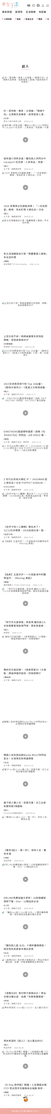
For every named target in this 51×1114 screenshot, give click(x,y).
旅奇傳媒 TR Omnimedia (15, 264)
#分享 (6, 118)
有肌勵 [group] (42, 11)
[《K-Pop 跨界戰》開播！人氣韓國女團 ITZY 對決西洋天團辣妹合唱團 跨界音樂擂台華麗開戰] (25, 1066)
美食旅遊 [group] (7, 11)
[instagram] (33, 5)
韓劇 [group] (40, 19)
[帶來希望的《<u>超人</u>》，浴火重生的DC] (25, 1022)
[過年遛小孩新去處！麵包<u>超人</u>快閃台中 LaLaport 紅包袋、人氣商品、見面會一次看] (25, 140)
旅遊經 (7, 632)
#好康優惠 (8, 343)
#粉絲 (6, 1000)
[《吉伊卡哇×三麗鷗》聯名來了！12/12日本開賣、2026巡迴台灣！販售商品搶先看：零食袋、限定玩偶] (25, 508)
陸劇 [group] (19, 19)
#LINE (6, 905)
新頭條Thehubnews (13, 346)
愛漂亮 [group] (19, 11)
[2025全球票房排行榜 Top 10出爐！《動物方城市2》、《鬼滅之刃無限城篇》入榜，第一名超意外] (25, 365)
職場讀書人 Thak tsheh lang (17, 585)
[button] (48, 5)
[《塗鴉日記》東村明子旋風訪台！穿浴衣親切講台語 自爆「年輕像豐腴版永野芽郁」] (25, 974)
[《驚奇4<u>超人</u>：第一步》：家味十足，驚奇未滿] (25, 831)
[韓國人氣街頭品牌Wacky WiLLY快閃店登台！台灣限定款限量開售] (25, 736)
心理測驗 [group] (8, 19)
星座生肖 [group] (29, 19)
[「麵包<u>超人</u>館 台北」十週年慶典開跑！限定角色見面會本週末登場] (25, 927)
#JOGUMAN (9, 486)
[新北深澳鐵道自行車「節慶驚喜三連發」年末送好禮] (25, 235)
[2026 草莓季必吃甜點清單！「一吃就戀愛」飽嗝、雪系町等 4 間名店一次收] (25, 187)
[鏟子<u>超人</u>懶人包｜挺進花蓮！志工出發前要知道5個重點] (25, 784)
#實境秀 (7, 677)
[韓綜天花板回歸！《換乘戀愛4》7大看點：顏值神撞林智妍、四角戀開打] (25, 651)
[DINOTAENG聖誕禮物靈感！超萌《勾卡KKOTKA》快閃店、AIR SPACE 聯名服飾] (25, 413)
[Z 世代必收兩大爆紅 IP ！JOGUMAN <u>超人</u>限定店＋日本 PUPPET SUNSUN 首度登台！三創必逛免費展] (25, 460)
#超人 (6, 166)
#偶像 (6, 1092)
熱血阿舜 (8, 860)
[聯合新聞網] (4, 4)
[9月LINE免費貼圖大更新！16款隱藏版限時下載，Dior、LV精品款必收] (25, 879)
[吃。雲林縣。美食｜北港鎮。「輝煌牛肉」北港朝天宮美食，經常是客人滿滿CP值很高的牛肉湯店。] (25, 92)
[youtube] (29, 5)
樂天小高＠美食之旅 (12, 121)
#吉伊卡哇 (8, 534)
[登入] (43, 5)
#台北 (6, 762)
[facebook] (38, 5)
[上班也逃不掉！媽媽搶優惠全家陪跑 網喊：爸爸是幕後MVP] (25, 317)
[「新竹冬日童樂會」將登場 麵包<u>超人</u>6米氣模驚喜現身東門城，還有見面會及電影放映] (25, 603)
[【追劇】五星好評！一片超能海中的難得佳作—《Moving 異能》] (25, 556)
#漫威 (6, 857)
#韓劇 (6, 582)
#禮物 (6, 261)
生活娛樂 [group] (31, 11)
